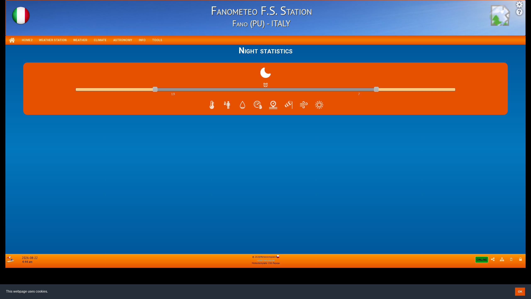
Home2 (27, 40)
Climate (100, 40)
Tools (157, 40)
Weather (80, 40)
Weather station (53, 40)
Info (142, 40)
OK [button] (520, 291)
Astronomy (122, 40)
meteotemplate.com (266, 260)
